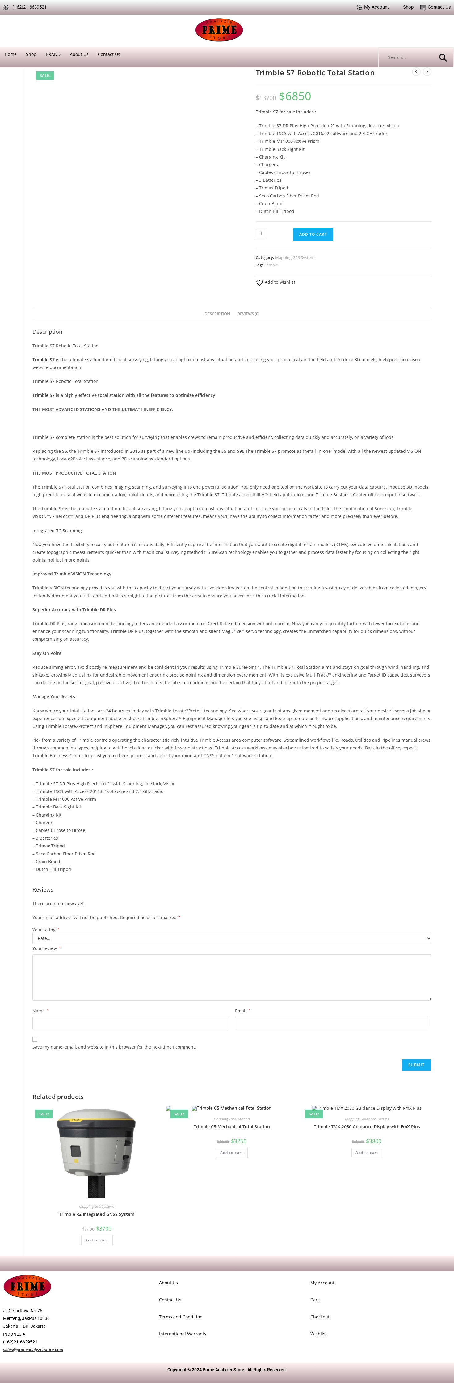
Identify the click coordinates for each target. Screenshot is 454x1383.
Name (40, 1011)
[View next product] (427, 71)
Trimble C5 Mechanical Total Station (232, 1127)
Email (242, 1011)
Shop (31, 54)
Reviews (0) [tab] (248, 313)
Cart (314, 1300)
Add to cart (313, 234)
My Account (322, 1283)
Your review (46, 948)
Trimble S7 (43, 395)
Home (11, 54)
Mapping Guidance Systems (367, 1119)
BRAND (53, 54)
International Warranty (182, 1334)
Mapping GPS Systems (295, 257)
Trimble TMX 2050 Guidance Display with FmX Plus (367, 1127)
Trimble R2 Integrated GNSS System (96, 1214)
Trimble (271, 265)
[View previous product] (416, 71)
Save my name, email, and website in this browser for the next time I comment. (114, 1047)
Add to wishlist (279, 282)
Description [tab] (217, 313)
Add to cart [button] (96, 1240)
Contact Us (109, 54)
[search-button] (443, 57)
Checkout (320, 1317)
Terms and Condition (181, 1317)
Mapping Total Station (231, 1119)
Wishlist (318, 1334)
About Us (79, 54)
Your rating (46, 930)
